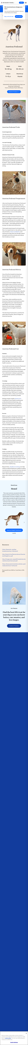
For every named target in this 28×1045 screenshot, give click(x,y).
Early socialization (15, 231)
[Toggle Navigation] (25, 2)
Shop (21, 2)
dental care (18, 398)
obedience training (15, 466)
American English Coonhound (14, 530)
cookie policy (8, 1038)
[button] (24, 522)
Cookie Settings (14, 1042)
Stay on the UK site (8, 16)
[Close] (26, 1033)
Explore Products (14, 91)
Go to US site (19, 16)
